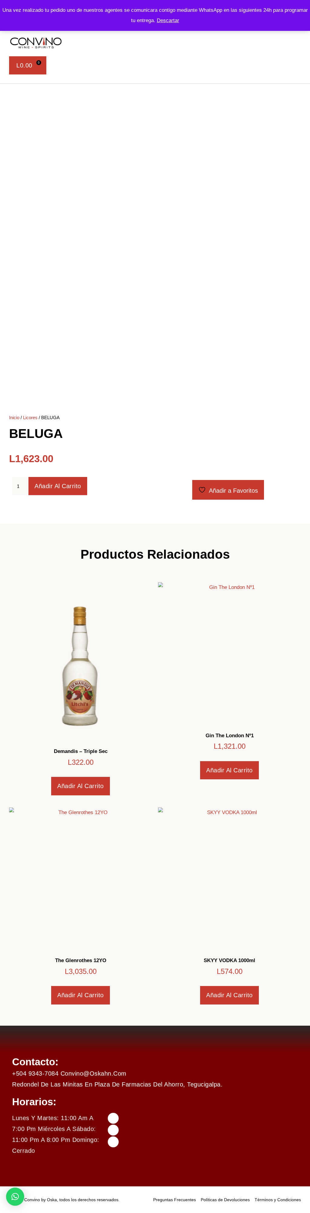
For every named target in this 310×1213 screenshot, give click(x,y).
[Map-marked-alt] (113, 1141)
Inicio (14, 417)
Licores (30, 417)
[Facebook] (113, 1118)
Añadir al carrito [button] (80, 786)
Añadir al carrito (58, 486)
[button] (166, 43)
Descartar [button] (168, 20)
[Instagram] (113, 1130)
